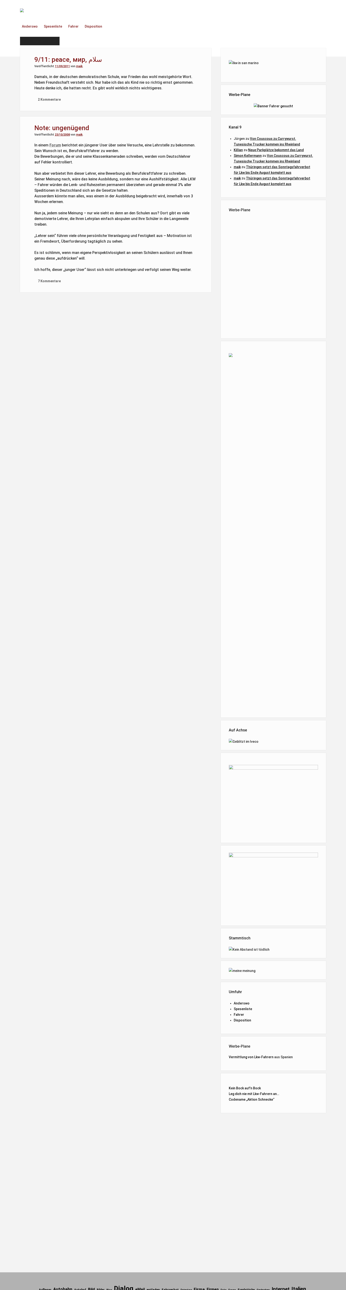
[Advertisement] (273, 274)
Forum (55, 145)
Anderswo (30, 26)
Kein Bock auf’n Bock (245, 1088)
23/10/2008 (62, 134)
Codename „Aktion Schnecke (251, 1099)
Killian (238, 150)
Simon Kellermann (248, 156)
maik (79, 66)
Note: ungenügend (61, 128)
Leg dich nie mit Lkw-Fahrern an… (254, 1094)
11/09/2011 (62, 66)
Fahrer (73, 26)
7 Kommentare (49, 281)
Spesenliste (53, 26)
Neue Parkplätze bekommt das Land (276, 150)
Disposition (93, 26)
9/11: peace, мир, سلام (68, 59)
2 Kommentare (49, 99)
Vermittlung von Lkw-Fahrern (251, 1057)
